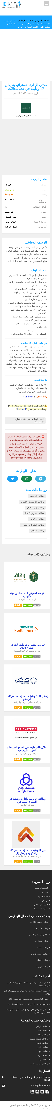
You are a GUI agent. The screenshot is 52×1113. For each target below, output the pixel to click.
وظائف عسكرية (41, 941)
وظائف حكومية (37, 519)
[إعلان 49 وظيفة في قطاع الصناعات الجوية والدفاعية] (26, 744)
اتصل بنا (45, 892)
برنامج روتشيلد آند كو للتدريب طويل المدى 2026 (28, 1004)
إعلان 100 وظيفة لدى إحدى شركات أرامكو (27, 697)
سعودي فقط (27, 605)
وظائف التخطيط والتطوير (32, 501)
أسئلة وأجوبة (43, 896)
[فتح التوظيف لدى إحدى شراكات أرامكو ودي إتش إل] (26, 847)
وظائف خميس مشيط (39, 1063)
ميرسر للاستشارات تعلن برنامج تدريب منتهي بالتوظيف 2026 (26, 992)
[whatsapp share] (26, 479)
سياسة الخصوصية (41, 908)
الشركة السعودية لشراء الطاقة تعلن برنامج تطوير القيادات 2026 (28, 984)
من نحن (45, 900)
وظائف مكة (43, 1034)
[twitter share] (12, 479)
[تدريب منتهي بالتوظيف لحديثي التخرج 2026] (26, 642)
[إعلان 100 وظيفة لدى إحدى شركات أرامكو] (26, 693)
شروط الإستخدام (41, 904)
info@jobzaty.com (40, 1085)
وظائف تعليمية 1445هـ (39, 922)
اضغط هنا (29, 396)
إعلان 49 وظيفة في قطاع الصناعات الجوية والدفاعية (27, 749)
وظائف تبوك (43, 1055)
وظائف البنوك (42, 960)
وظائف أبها (43, 1059)
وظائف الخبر (42, 1047)
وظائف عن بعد (42, 966)
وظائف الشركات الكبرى (33, 525)
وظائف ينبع (43, 1051)
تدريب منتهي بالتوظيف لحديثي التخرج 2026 (27, 646)
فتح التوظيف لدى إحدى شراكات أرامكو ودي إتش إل (27, 851)
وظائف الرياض (37, 530)
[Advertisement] (26, 55)
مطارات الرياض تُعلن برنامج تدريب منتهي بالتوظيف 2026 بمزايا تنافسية (28, 1011)
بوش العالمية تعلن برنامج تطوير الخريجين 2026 (28, 999)
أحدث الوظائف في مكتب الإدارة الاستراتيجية (29, 420)
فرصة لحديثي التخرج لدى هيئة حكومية (27, 595)
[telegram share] (40, 479)
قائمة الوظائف (24, 20)
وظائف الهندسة (37, 496)
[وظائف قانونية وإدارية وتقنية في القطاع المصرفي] (26, 796)
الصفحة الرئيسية (41, 20)
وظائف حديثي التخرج (39, 953)
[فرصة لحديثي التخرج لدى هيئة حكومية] (26, 590)
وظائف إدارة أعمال (35, 507)
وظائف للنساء (42, 947)
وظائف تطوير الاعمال (34, 513)
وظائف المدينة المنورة (39, 1038)
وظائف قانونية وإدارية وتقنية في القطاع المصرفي (27, 800)
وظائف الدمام (42, 1043)
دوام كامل (17, 605)
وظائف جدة (43, 1030)
